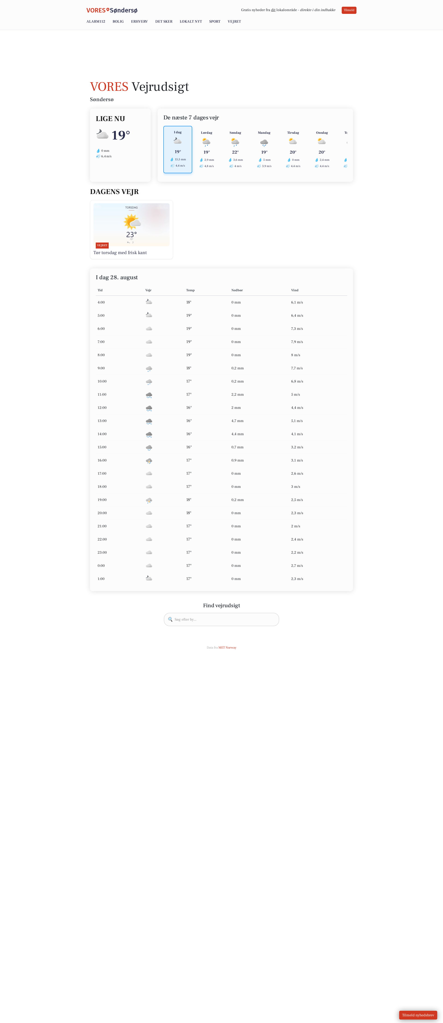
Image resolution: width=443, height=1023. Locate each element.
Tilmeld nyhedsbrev (418, 1015)
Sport (214, 21)
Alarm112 (96, 21)
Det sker (163, 21)
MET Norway (227, 648)
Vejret (234, 21)
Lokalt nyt (191, 21)
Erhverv (139, 21)
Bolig (118, 21)
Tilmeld (349, 10)
